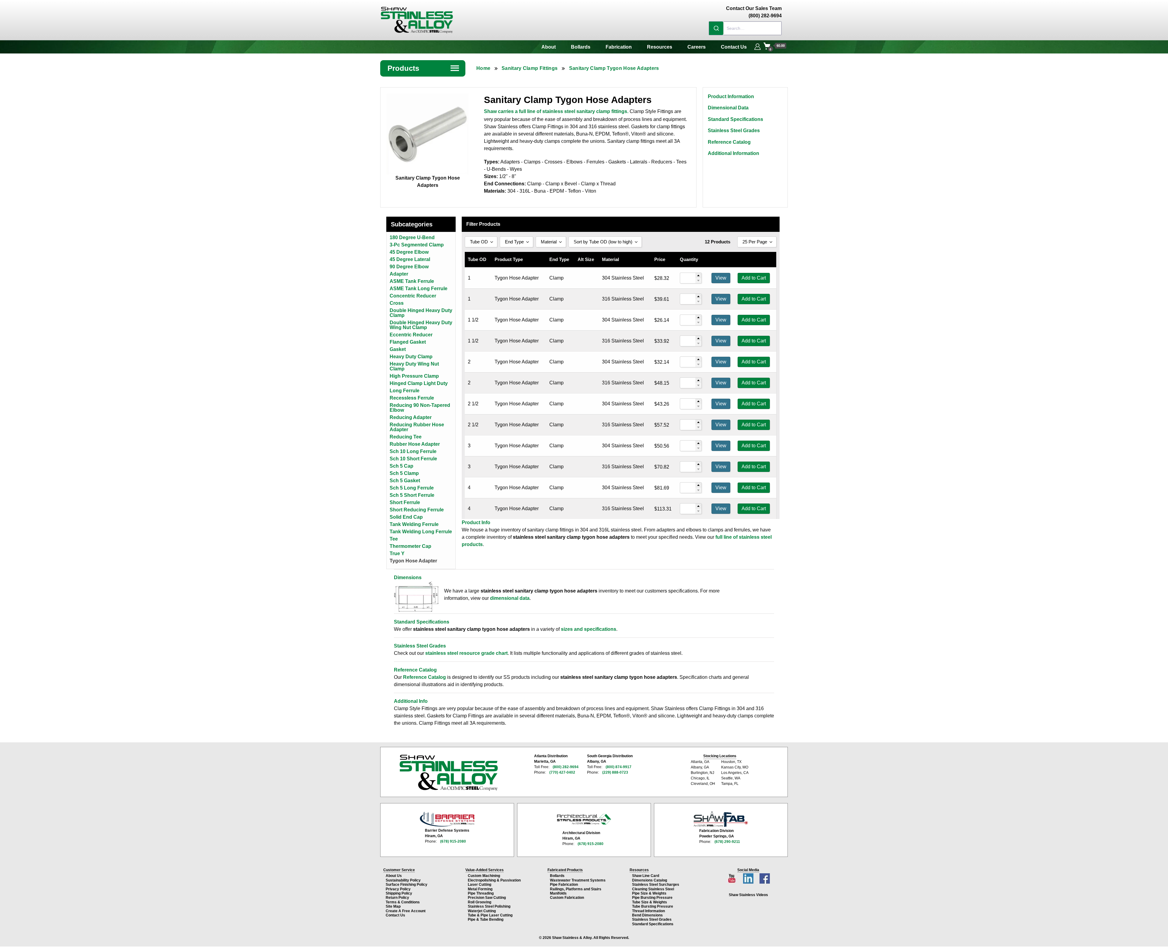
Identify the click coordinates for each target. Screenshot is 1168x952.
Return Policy (397, 897)
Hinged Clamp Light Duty (419, 383)
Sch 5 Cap (401, 466)
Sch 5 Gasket (405, 480)
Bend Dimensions (647, 915)
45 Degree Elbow (409, 252)
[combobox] (745, 28)
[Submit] (716, 28)
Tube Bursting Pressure (652, 906)
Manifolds (558, 893)
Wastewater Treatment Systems (578, 880)
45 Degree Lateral (410, 259)
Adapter (399, 274)
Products (424, 68)
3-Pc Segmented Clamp (417, 244)
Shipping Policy (399, 893)
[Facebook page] (764, 877)
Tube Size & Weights (649, 902)
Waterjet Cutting (482, 911)
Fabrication (619, 47)
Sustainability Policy (403, 880)
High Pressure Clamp (414, 376)
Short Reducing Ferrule (417, 509)
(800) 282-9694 (566, 767)
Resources (659, 47)
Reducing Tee (406, 436)
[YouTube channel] (732, 877)
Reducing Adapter (411, 417)
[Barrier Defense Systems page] (447, 819)
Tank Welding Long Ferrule (421, 531)
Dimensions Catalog (649, 880)
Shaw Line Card (645, 876)
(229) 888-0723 (615, 772)
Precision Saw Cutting (487, 897)
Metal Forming (480, 889)
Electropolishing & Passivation (494, 880)
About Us (394, 876)
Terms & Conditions (403, 902)
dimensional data (510, 598)
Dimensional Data (728, 107)
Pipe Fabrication (564, 884)
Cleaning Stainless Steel (653, 889)
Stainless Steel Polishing (489, 906)
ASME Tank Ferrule (412, 281)
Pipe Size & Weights (649, 893)
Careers (696, 47)
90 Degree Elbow (409, 266)
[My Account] (757, 46)
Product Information (731, 96)
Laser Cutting (479, 884)
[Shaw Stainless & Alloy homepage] (448, 772)
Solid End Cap (406, 517)
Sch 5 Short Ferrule (412, 495)
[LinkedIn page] (749, 877)
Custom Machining (484, 876)
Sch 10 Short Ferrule (413, 458)
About (548, 47)
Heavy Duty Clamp (411, 356)
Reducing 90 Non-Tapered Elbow (420, 408)
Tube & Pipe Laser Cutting (490, 915)
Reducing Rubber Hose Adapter (417, 427)
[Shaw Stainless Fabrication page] (721, 819)
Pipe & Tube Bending (485, 919)
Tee (394, 538)
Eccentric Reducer (411, 334)
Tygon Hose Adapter (413, 560)
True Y (397, 553)
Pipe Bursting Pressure (652, 897)
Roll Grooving (479, 902)
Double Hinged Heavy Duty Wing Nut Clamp (421, 325)
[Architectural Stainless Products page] (584, 819)
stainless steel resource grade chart (466, 653)
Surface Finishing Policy (406, 884)
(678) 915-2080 (453, 841)
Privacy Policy (398, 889)
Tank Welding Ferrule (414, 524)
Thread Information (648, 911)
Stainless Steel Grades (734, 130)
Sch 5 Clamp (404, 473)
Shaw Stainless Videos (748, 895)
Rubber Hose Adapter (415, 444)
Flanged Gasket (408, 342)
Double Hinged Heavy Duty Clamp (421, 313)
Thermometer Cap (410, 546)
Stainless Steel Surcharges (655, 884)
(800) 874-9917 (618, 767)
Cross (397, 303)
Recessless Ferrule (412, 397)
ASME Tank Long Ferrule (418, 288)
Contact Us (734, 47)
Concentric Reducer (413, 295)
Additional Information (733, 153)
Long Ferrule (404, 390)
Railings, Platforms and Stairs (575, 889)
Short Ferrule (405, 502)
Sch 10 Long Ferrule (413, 451)
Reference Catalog (729, 142)
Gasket (398, 349)
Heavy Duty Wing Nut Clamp (414, 366)
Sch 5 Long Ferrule (412, 487)
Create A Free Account (406, 911)
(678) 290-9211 (727, 842)
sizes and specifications (588, 629)
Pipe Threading (481, 893)
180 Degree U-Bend (412, 237)
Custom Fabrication (567, 897)
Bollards (580, 47)
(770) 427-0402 (562, 772)
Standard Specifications (735, 119)
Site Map (393, 906)
